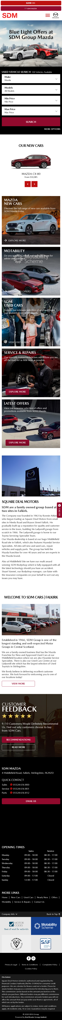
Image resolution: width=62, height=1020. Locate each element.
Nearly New (42, 897)
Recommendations (18, 739)
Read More (18, 747)
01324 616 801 (21, 788)
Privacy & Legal (11, 965)
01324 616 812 (21, 792)
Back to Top (52, 914)
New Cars (15, 897)
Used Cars (28, 897)
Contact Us (39, 902)
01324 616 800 (21, 784)
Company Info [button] (8, 914)
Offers (54, 897)
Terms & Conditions (30, 965)
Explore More (17, 391)
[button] (52, 129)
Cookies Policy (31, 969)
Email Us (31, 801)
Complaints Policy (49, 965)
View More (18, 683)
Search (31, 121)
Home (5, 897)
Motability (6, 902)
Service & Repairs (22, 902)
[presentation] (28, 184)
